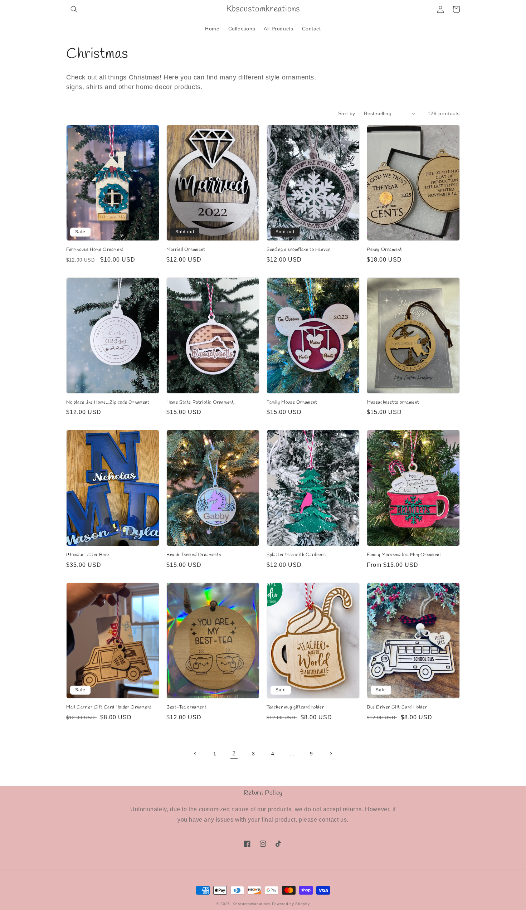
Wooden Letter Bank (88, 555)
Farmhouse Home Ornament (95, 250)
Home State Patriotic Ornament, (200, 402)
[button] (74, 9)
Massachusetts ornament (393, 402)
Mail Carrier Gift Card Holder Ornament (109, 707)
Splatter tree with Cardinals (296, 555)
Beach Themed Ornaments (193, 555)
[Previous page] (195, 753)
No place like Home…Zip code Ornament (108, 402)
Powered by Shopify (291, 904)
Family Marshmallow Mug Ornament (404, 555)
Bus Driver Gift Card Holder (397, 707)
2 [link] (234, 753)
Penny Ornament (384, 250)
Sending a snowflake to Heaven (298, 250)
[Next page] (331, 753)
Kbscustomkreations (252, 904)
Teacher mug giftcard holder (295, 707)
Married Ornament (185, 250)
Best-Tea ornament (186, 707)
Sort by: (347, 113)
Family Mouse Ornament (292, 402)
